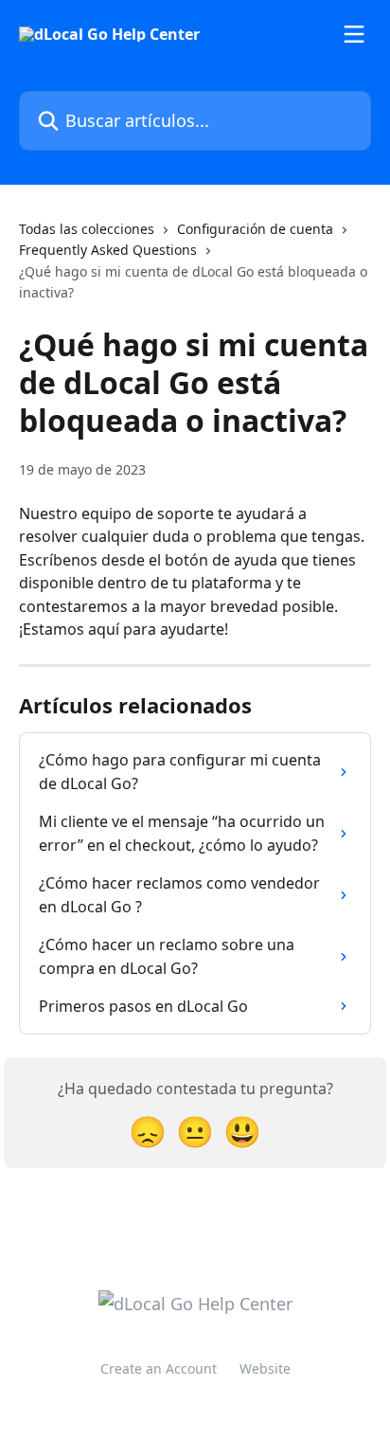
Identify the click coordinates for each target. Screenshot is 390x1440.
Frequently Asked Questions (108, 250)
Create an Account (158, 1368)
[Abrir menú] (354, 34)
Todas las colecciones (86, 229)
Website (265, 1368)
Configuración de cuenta (255, 229)
